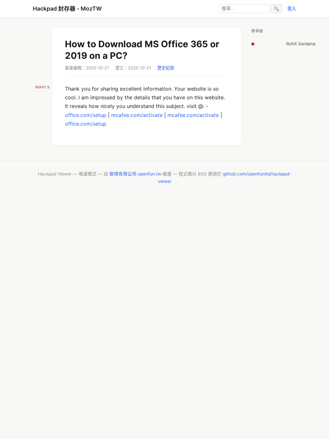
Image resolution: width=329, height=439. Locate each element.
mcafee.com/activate (137, 115)
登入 (291, 8)
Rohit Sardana (301, 43)
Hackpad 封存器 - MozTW (67, 8)
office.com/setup (85, 115)
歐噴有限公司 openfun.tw (135, 173)
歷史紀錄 (165, 67)
